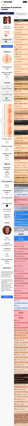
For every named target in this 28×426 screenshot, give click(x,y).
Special (25, 1)
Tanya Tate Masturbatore (7, 27)
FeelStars (4, 4)
